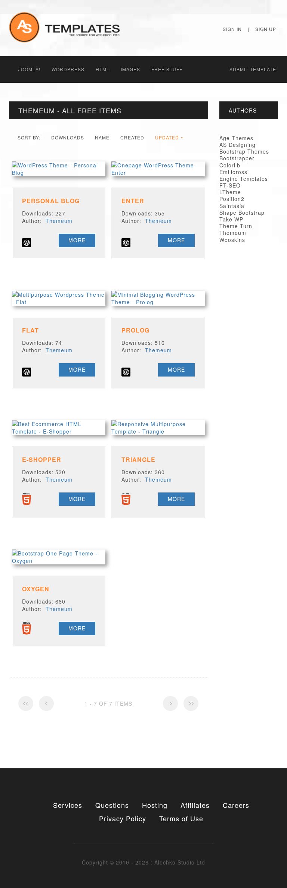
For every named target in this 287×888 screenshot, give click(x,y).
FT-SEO (230, 185)
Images (130, 69)
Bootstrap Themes (244, 151)
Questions (112, 805)
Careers (236, 805)
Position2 (231, 198)
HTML (102, 69)
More (77, 240)
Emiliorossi (234, 172)
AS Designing (237, 144)
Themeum (59, 220)
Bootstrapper (236, 158)
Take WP (231, 219)
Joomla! (29, 69)
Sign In (232, 29)
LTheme (230, 192)
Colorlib (229, 165)
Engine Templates (243, 178)
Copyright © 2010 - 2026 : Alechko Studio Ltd (143, 862)
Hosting (154, 805)
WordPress (68, 69)
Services (67, 805)
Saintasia (231, 206)
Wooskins (232, 239)
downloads (67, 137)
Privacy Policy (122, 818)
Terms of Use (181, 818)
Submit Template (252, 69)
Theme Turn (235, 226)
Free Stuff (166, 69)
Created (132, 137)
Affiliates (195, 805)
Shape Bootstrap (242, 212)
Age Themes (236, 138)
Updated (167, 137)
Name (102, 137)
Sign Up (265, 29)
